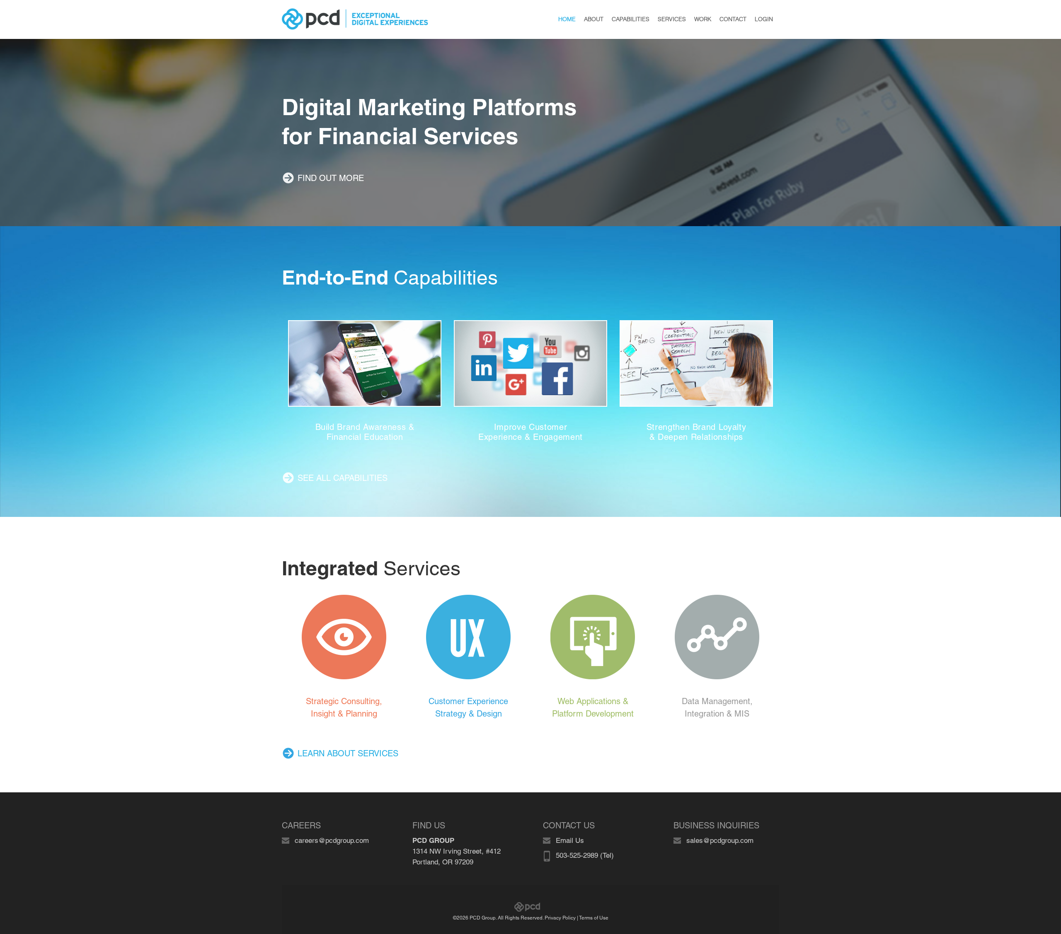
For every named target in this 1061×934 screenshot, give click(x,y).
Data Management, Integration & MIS (717, 707)
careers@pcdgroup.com (332, 840)
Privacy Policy (560, 918)
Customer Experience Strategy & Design (468, 707)
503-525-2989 (577, 855)
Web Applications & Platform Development (593, 707)
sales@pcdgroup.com (719, 840)
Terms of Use (593, 918)
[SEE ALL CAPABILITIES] (335, 464)
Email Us (570, 840)
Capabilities (390, 277)
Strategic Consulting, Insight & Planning (344, 707)
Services (371, 568)
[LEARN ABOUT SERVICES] (340, 739)
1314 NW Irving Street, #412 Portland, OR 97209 (456, 851)
